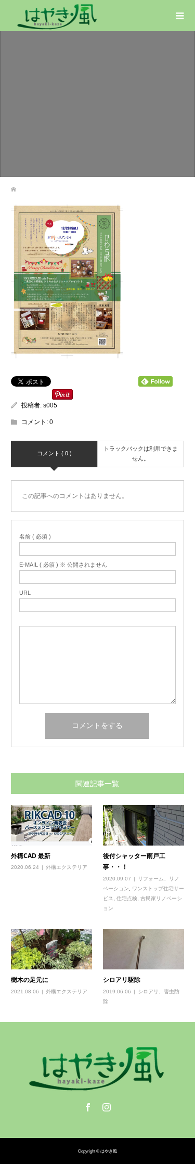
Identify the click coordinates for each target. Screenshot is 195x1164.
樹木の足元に (29, 979)
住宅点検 (126, 898)
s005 (50, 405)
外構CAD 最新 (30, 855)
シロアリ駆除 (121, 979)
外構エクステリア (66, 867)
